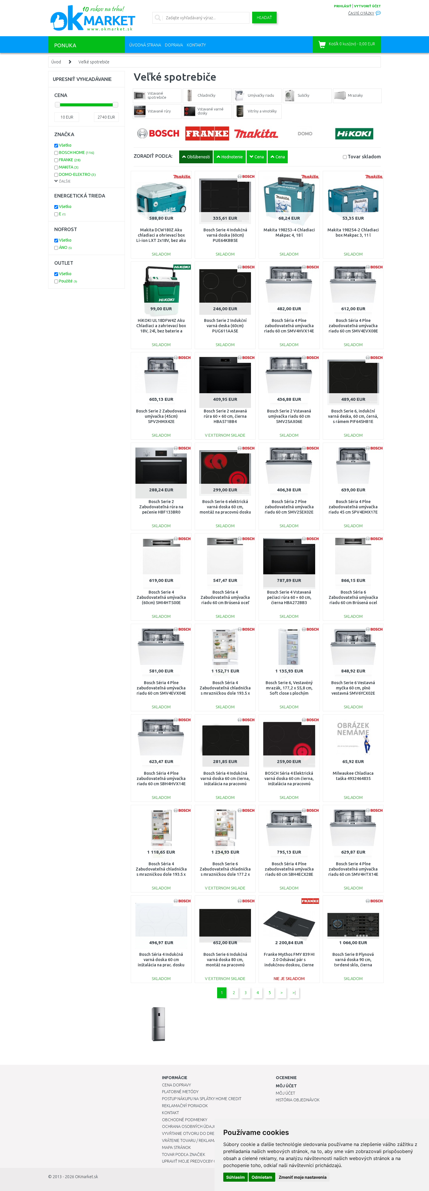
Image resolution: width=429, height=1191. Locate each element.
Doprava (174, 45)
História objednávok (298, 1100)
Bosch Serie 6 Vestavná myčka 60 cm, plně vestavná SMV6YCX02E (353, 688)
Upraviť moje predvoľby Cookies (196, 1161)
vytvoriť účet (367, 6)
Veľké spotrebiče (94, 62)
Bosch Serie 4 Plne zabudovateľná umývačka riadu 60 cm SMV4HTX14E (353, 869)
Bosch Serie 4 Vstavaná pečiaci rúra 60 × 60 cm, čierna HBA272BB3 (289, 597)
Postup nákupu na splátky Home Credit (201, 1098)
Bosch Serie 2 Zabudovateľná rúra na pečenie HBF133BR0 (161, 506)
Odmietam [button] (262, 1177)
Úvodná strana (145, 45)
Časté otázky (361, 13)
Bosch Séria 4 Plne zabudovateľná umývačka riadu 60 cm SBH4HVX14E (161, 778)
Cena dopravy (176, 1085)
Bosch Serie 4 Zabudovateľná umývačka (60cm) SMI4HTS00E (161, 597)
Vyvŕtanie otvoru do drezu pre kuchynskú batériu (214, 1133)
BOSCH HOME (76, 152)
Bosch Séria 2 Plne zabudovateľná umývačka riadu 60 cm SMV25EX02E (289, 506)
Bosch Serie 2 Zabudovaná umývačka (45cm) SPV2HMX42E (161, 416)
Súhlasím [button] (235, 1177)
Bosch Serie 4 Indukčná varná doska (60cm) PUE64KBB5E (225, 235)
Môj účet (285, 1093)
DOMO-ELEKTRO (77, 174)
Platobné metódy (180, 1091)
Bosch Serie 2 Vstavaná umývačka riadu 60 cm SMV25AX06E (289, 416)
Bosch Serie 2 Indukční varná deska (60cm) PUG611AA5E (225, 325)
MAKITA (69, 167)
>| (294, 992)
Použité (68, 281)
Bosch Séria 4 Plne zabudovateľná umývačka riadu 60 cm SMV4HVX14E (289, 325)
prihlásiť (342, 6)
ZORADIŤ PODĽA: (153, 156)
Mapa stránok (176, 1147)
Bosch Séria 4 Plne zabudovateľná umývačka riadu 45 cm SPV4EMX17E (353, 506)
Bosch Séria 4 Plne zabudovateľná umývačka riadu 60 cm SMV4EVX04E (161, 688)
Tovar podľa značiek (183, 1154)
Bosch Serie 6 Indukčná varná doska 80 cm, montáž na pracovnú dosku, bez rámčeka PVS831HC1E (225, 965)
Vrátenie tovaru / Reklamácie (192, 1140)
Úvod (56, 62)
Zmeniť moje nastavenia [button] (303, 1177)
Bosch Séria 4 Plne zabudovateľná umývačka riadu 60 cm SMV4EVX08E (353, 325)
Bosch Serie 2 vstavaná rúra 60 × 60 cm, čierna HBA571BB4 (225, 416)
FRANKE (70, 159)
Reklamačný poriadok (185, 1105)
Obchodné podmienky (184, 1119)
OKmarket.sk (86, 1176)
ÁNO (65, 247)
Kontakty (196, 45)
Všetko (65, 145)
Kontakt (170, 1112)
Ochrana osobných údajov (190, 1126)
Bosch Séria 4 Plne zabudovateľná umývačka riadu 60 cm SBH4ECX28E (289, 869)
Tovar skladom (364, 156)
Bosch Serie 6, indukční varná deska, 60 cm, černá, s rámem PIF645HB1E (353, 416)
